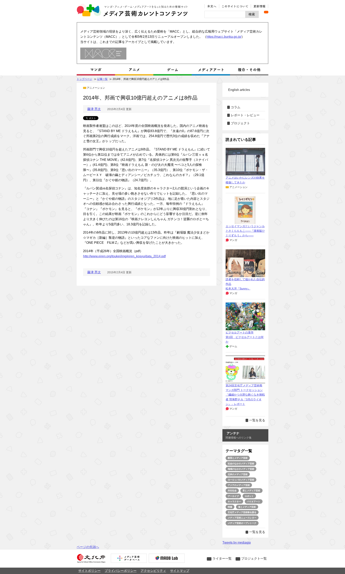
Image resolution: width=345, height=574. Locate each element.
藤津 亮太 (94, 109)
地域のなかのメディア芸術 (241, 469)
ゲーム (233, 346)
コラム (235, 107)
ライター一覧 (222, 558)
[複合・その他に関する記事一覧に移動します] (249, 70)
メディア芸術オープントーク (242, 523)
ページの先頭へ (88, 547)
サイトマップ (179, 570)
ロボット (249, 496)
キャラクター (234, 501)
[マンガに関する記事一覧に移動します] (96, 70)
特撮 (230, 507)
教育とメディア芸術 (238, 458)
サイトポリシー (89, 570)
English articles (239, 90)
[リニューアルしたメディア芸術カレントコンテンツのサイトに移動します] (103, 54)
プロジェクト (240, 123)
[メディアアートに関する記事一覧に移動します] (211, 70)
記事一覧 (102, 79)
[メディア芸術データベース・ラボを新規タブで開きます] (167, 559)
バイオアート (253, 501)
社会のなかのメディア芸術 (241, 463)
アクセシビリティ (153, 570)
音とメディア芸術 (251, 490)
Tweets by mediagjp (236, 542)
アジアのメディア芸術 (239, 485)
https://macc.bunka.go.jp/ (223, 36)
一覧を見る (257, 420)
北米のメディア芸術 (238, 474)
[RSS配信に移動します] (266, 12)
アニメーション (96, 87)
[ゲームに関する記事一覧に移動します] (172, 70)
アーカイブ (233, 496)
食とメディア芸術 (247, 507)
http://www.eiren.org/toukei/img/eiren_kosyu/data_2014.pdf (124, 256)
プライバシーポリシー (121, 570)
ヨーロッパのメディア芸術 (241, 479)
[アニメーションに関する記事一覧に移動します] (134, 70)
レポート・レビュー (245, 115)
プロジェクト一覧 (254, 558)
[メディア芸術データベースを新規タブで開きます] (129, 559)
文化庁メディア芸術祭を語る (242, 512)
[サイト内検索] (225, 14)
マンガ (233, 240)
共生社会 (232, 490)
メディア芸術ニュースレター (242, 517)
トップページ (84, 79)
